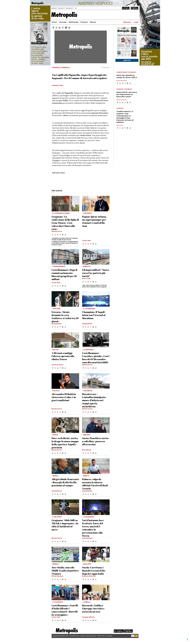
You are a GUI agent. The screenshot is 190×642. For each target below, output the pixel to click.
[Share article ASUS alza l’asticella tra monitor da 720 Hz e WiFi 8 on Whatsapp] (128, 83)
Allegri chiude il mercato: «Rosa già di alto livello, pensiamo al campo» (65, 482)
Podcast (84, 22)
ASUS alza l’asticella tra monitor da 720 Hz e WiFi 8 (126, 76)
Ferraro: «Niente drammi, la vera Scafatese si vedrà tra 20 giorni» (65, 316)
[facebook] (53, 27)
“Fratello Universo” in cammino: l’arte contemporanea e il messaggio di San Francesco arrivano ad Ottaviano (125, 117)
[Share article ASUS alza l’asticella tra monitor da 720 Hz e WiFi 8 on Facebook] (118, 83)
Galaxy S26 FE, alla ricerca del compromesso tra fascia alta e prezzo (126, 94)
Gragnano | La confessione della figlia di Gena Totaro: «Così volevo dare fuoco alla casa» (65, 223)
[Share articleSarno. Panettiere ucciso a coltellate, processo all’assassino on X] (86, 453)
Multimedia (73, 22)
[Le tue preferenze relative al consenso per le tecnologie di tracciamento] (187, 639)
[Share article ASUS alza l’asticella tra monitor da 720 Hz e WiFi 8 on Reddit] (130, 83)
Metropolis (54, 8)
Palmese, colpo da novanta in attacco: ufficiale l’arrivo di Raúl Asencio (95, 484)
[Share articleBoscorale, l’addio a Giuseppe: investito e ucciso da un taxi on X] (86, 620)
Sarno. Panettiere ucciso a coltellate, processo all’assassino (95, 441)
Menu (92, 22)
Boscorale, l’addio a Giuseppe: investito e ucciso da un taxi (93, 608)
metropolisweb (57, 323)
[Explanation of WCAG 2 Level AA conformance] (134, 636)
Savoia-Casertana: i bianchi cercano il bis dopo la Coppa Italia (93, 570)
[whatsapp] (65, 27)
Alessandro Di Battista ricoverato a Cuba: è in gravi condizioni (64, 397)
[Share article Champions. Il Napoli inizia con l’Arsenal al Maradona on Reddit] (96, 327)
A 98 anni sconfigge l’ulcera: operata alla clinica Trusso (63, 356)
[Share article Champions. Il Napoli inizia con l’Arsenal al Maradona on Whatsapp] (93, 327)
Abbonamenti (69, 8)
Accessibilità (109, 635)
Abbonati (127, 22)
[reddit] (69, 27)
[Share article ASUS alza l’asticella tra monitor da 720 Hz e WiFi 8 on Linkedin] (123, 83)
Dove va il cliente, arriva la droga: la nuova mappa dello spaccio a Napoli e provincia (65, 443)
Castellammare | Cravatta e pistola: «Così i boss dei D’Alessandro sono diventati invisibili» (95, 357)
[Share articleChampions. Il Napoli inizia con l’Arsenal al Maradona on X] (86, 327)
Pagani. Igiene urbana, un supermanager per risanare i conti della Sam (94, 221)
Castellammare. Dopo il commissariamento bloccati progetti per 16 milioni (64, 274)
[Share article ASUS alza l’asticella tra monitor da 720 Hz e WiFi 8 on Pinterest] (125, 83)
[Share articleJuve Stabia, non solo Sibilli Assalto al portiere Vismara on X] (55, 579)
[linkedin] (59, 27)
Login (136, 22)
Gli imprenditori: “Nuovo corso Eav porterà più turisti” (95, 273)
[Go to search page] (75, 8)
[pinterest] (62, 27)
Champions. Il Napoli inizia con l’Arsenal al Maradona (93, 315)
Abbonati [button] (127, 60)
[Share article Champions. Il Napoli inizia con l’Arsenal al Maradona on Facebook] (83, 327)
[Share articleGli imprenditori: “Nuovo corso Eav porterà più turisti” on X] (86, 281)
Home (54, 22)
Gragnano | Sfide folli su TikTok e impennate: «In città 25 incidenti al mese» (65, 525)
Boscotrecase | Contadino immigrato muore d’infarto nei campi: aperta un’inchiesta (94, 400)
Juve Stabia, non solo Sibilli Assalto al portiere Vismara (65, 570)
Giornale (63, 22)
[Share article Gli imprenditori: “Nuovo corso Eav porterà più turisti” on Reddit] (96, 281)
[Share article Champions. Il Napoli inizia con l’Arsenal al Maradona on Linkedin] (88, 327)
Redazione (61, 8)
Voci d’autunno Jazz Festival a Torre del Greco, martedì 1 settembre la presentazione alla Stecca (93, 528)
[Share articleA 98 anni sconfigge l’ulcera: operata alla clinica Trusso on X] (55, 368)
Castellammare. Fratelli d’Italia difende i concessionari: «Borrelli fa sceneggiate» (65, 610)
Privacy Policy (101, 635)
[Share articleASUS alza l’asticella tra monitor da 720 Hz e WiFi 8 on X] (120, 83)
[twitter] (56, 27)
